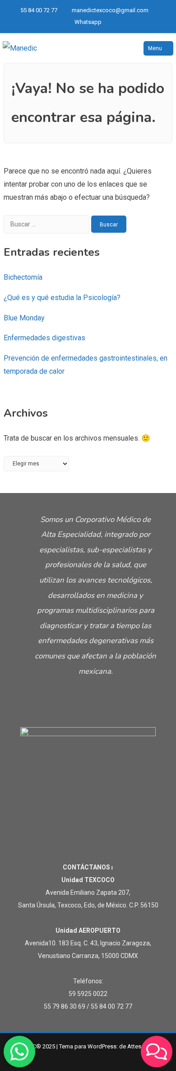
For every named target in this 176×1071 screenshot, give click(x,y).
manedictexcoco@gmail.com (110, 10)
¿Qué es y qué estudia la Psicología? (62, 297)
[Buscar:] (47, 224)
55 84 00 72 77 (38, 10)
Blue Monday (24, 318)
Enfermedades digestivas (44, 338)
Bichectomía (23, 277)
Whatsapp (88, 22)
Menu (155, 48)
